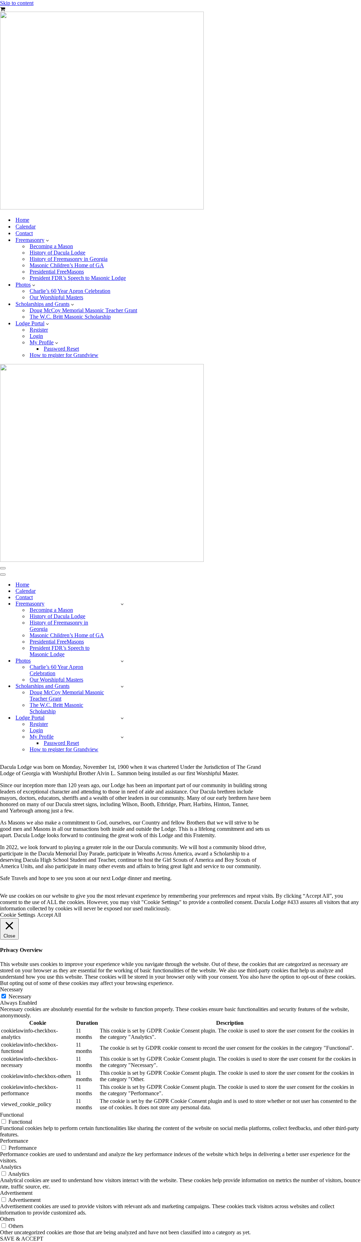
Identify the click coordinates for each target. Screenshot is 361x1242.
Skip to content (16, 3)
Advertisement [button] (16, 1193)
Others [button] (7, 1219)
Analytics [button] (10, 1167)
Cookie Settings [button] (17, 915)
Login (36, 336)
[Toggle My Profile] (122, 737)
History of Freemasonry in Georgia (69, 259)
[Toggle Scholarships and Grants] (122, 686)
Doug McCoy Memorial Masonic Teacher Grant (83, 310)
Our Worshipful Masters (56, 297)
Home (22, 220)
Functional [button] (12, 1115)
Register (39, 330)
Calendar (26, 227)
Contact (24, 233)
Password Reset (61, 349)
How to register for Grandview (64, 355)
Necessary (19, 996)
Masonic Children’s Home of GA (67, 265)
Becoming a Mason (51, 246)
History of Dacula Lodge (57, 253)
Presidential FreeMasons (57, 272)
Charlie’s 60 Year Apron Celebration (70, 291)
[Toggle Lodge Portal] (122, 718)
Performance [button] (14, 1141)
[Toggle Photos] (122, 661)
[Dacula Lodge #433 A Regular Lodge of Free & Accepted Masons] (102, 208)
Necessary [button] (11, 989)
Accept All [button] (49, 915)
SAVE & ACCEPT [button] (21, 1239)
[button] (47, 240)
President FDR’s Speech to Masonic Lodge (78, 278)
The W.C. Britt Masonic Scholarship (70, 317)
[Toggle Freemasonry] (122, 604)
